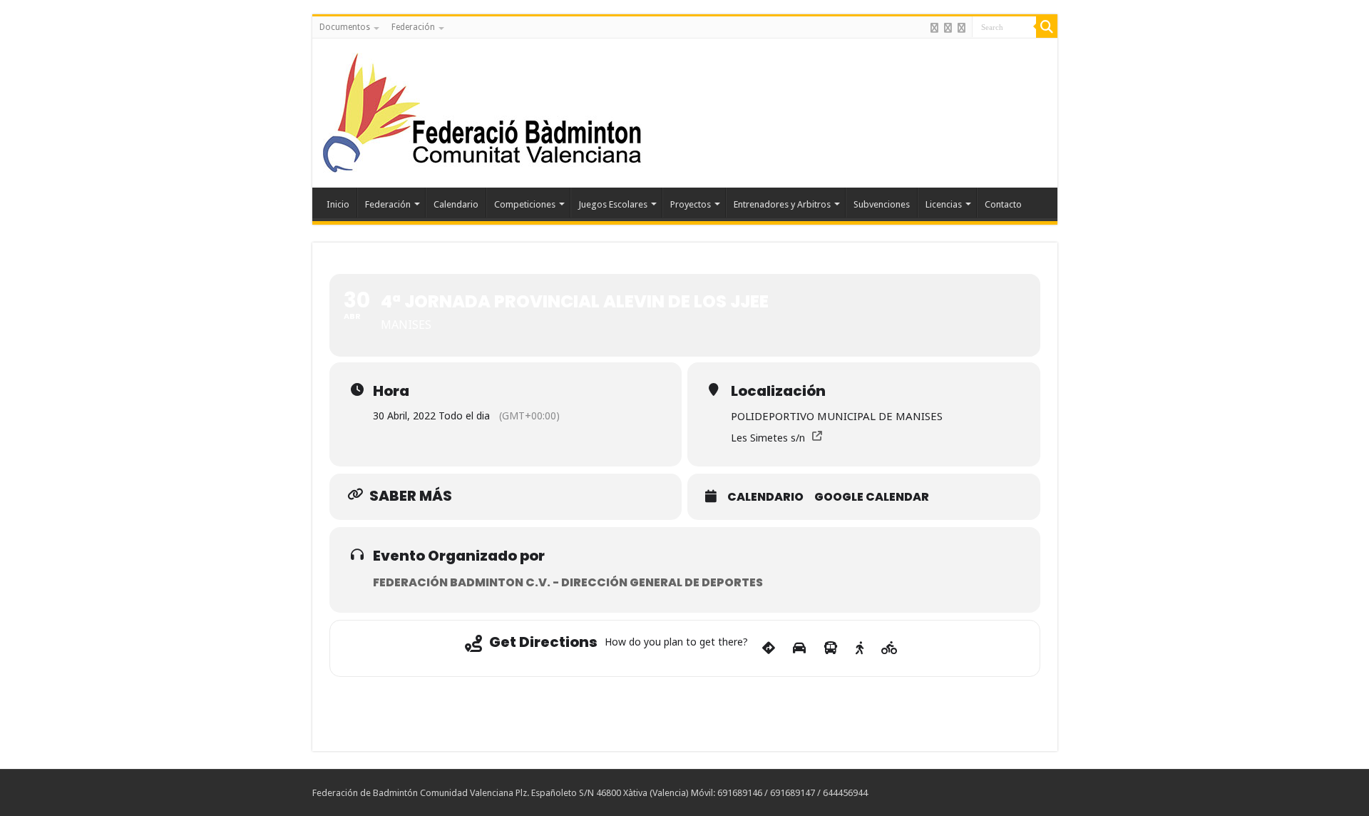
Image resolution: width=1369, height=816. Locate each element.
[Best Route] (768, 648)
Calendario (456, 204)
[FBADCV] (483, 110)
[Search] (1046, 27)
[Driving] (799, 648)
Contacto (1003, 204)
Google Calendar (871, 497)
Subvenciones (881, 204)
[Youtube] (961, 27)
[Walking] (859, 648)
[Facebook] (934, 27)
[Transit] (830, 648)
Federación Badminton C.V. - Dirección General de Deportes (568, 582)
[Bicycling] (889, 648)
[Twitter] (948, 27)
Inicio (338, 204)
